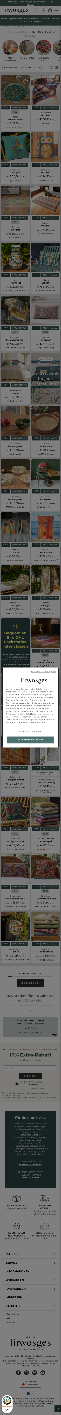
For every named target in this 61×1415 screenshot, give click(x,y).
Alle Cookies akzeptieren (30, 740)
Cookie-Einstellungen (30, 731)
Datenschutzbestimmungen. (31, 722)
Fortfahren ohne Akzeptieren (43, 672)
